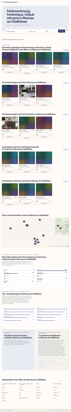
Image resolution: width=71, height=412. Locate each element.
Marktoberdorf (38, 392)
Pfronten (37, 383)
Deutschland (13, 7)
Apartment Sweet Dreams (6, 131)
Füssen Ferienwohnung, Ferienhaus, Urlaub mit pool (9, 384)
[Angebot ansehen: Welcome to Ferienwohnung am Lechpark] (27, 91)
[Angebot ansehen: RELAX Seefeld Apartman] (10, 91)
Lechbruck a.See (56, 392)
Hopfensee (55, 387)
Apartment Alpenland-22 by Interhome (42, 166)
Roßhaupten (38, 395)
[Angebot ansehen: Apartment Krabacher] (27, 189)
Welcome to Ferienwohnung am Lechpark (26, 99)
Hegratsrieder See (5, 392)
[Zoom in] (68, 219)
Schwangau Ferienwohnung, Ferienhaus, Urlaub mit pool (26, 384)
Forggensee (38, 387)
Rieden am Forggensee (57, 383)
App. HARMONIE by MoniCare (41, 198)
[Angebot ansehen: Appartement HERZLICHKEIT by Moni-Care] (44, 91)
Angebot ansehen (10, 72)
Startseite (8, 7)
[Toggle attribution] (68, 246)
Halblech (3, 387)
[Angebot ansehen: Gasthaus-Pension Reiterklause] (27, 58)
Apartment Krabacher (22, 198)
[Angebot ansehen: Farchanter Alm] (44, 123)
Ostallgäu (3, 395)
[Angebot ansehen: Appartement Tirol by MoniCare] (27, 158)
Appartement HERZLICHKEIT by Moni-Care (43, 99)
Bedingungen (58, 410)
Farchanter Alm (38, 131)
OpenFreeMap (53, 246)
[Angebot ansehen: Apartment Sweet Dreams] (10, 123)
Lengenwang (4, 400)
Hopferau (20, 387)
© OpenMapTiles (57, 246)
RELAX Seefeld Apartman (6, 99)
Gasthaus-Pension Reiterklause (24, 131)
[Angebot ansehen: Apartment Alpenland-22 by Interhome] (44, 158)
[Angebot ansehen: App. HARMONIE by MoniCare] (44, 189)
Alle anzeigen (66, 49)
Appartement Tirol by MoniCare (24, 166)
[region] (35, 232)
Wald (20, 392)
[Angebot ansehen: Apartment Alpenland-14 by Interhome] (44, 58)
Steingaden (55, 395)
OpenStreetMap (65, 246)
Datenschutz (52, 410)
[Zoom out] (68, 220)
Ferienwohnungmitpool (10, 2)
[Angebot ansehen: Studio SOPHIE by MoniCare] (61, 58)
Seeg (20, 395)
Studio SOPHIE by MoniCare (6, 166)
